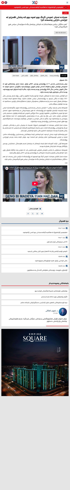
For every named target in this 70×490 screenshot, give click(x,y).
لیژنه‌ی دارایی (24, 75)
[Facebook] (28, 213)
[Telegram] (42, 213)
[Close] (66, 7)
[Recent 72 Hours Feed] (5, 2)
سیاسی (65, 13)
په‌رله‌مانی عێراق (34, 75)
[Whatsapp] (37, 213)
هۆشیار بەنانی (33, 209)
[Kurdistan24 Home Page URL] (35, 2)
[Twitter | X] (33, 213)
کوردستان (63, 75)
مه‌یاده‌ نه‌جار (16, 75)
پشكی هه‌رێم (44, 75)
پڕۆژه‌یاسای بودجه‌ (54, 75)
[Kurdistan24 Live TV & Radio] (2, 2)
